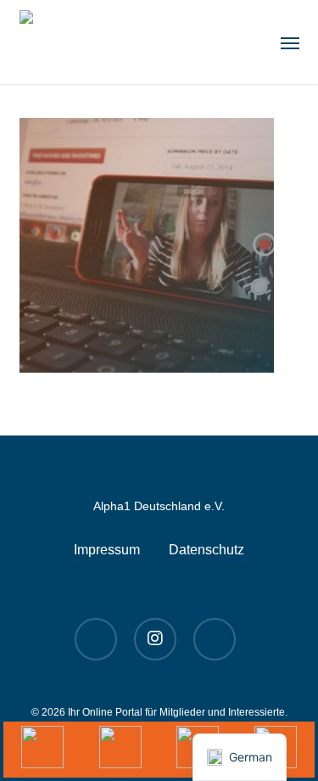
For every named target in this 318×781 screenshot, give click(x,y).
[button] (290, 42)
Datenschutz (206, 549)
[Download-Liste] (120, 750)
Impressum (107, 549)
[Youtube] (42, 750)
